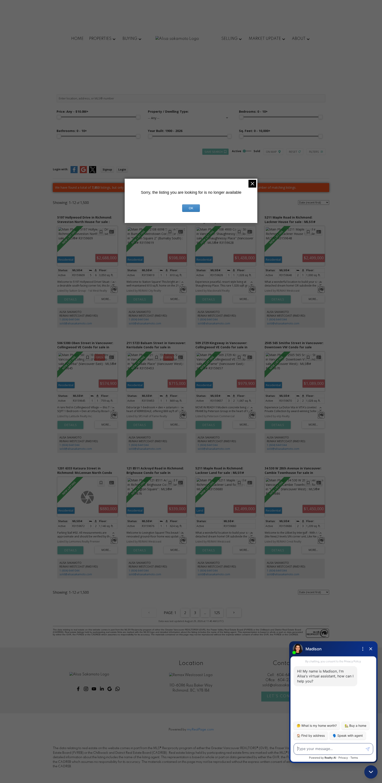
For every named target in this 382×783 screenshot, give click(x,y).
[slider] (59, 117)
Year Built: (165, 131)
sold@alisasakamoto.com (75, 323)
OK (191, 208)
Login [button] (122, 169)
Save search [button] (213, 152)
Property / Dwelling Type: (168, 111)
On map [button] (271, 152)
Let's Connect (284, 696)
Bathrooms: (72, 131)
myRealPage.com (200, 729)
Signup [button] (107, 169)
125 (217, 612)
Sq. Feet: (254, 131)
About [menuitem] (299, 39)
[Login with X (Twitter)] (92, 172)
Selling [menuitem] (229, 39)
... (205, 612)
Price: (72, 111)
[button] (78, 689)
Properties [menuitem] (100, 39)
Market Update (265, 39)
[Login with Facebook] (74, 172)
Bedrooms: (253, 111)
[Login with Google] (83, 172)
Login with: (60, 169)
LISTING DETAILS (70, 299)
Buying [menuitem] (129, 39)
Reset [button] (293, 152)
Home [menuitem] (77, 39)
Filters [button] (314, 152)
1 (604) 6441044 (69, 319)
